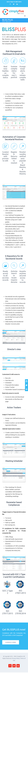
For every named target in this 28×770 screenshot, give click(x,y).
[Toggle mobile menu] (25, 16)
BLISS (4, 37)
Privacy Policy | (16, 658)
